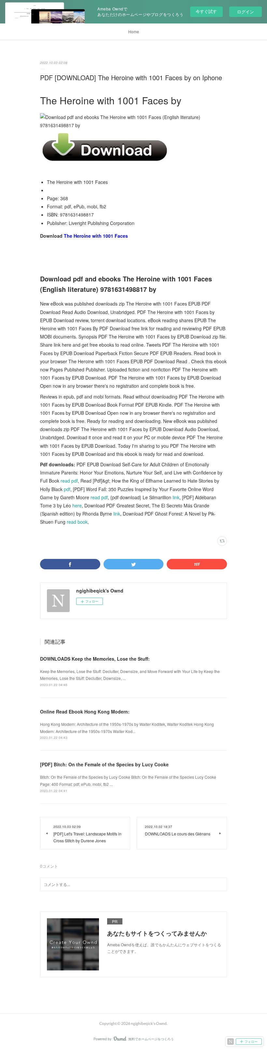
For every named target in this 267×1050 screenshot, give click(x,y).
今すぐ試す (206, 11)
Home (133, 31)
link (176, 497)
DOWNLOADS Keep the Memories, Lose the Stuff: (95, 658)
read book (77, 521)
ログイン (245, 11)
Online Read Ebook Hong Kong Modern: (85, 711)
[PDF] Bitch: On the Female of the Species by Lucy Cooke (104, 764)
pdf (67, 489)
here (77, 505)
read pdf (69, 480)
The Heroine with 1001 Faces (96, 235)
